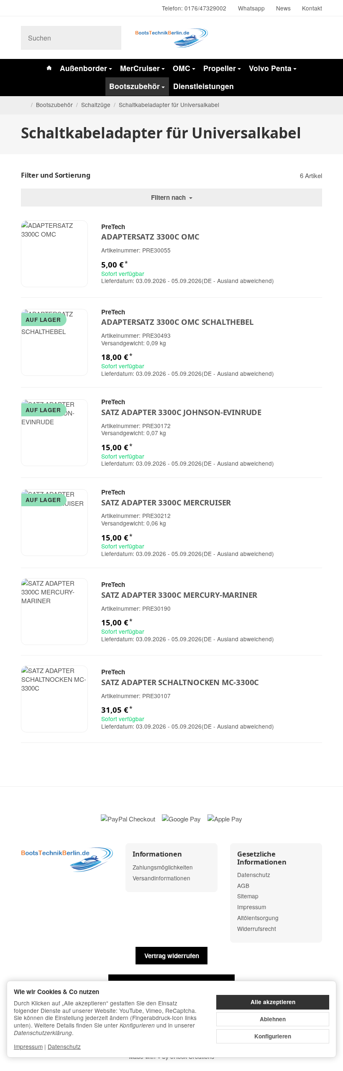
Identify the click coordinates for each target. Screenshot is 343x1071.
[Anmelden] (295, 38)
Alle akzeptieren (273, 1002)
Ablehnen (273, 1019)
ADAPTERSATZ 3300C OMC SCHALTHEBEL (177, 322)
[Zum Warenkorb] (314, 38)
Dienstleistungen (203, 86)
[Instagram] (24, 8)
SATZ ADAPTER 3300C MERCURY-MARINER (179, 595)
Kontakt (312, 8)
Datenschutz (64, 1046)
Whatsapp (251, 8)
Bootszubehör (134, 86)
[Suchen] (110, 38)
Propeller (219, 68)
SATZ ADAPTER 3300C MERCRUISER (166, 502)
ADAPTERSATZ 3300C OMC (150, 236)
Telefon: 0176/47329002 (194, 8)
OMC (181, 68)
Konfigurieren (272, 1036)
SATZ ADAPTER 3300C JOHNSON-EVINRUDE (181, 412)
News (283, 8)
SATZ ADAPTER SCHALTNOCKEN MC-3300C (180, 682)
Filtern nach (169, 197)
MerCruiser (140, 68)
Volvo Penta (270, 68)
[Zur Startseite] (171, 37)
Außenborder (83, 68)
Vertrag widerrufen (171, 955)
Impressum (28, 1046)
